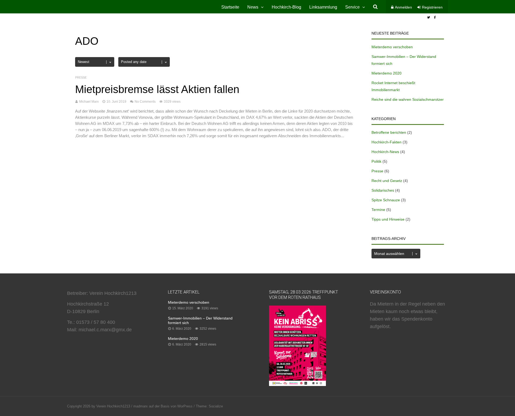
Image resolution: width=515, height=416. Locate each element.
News (252, 7)
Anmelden (403, 7)
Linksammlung (323, 7)
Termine (378, 209)
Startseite (230, 7)
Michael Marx (89, 101)
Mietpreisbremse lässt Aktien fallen (157, 89)
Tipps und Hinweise (387, 219)
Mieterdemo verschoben (392, 47)
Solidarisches (382, 190)
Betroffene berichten (388, 132)
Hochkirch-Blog (286, 7)
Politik (376, 161)
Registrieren (432, 7)
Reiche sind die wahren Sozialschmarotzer (407, 99)
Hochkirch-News (385, 152)
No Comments (145, 101)
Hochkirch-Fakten (386, 142)
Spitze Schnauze (385, 200)
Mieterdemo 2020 (386, 73)
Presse (81, 77)
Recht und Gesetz (386, 181)
